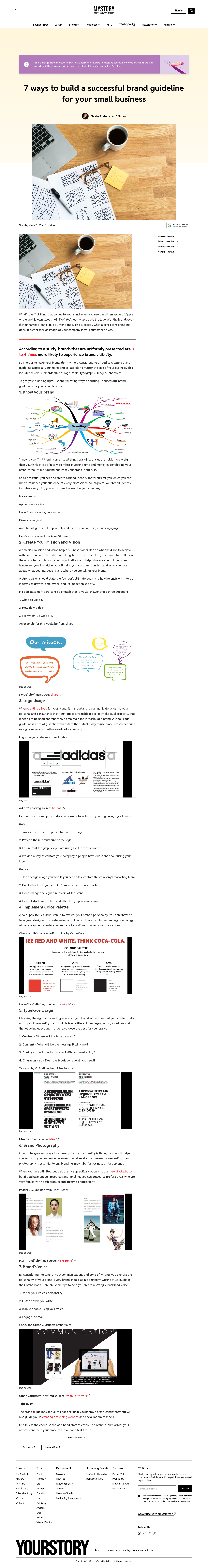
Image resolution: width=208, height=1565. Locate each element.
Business (28, 1447)
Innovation (51, 1447)
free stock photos (121, 1171)
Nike (52, 1139)
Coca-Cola (63, 1004)
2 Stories (120, 116)
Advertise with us (76, 1437)
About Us (99, 1550)
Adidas (56, 808)
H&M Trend (64, 1261)
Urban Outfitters (76, 1396)
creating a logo (37, 708)
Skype (54, 695)
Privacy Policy (123, 1550)
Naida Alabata (101, 116)
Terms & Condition (143, 1550)
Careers (110, 1550)
